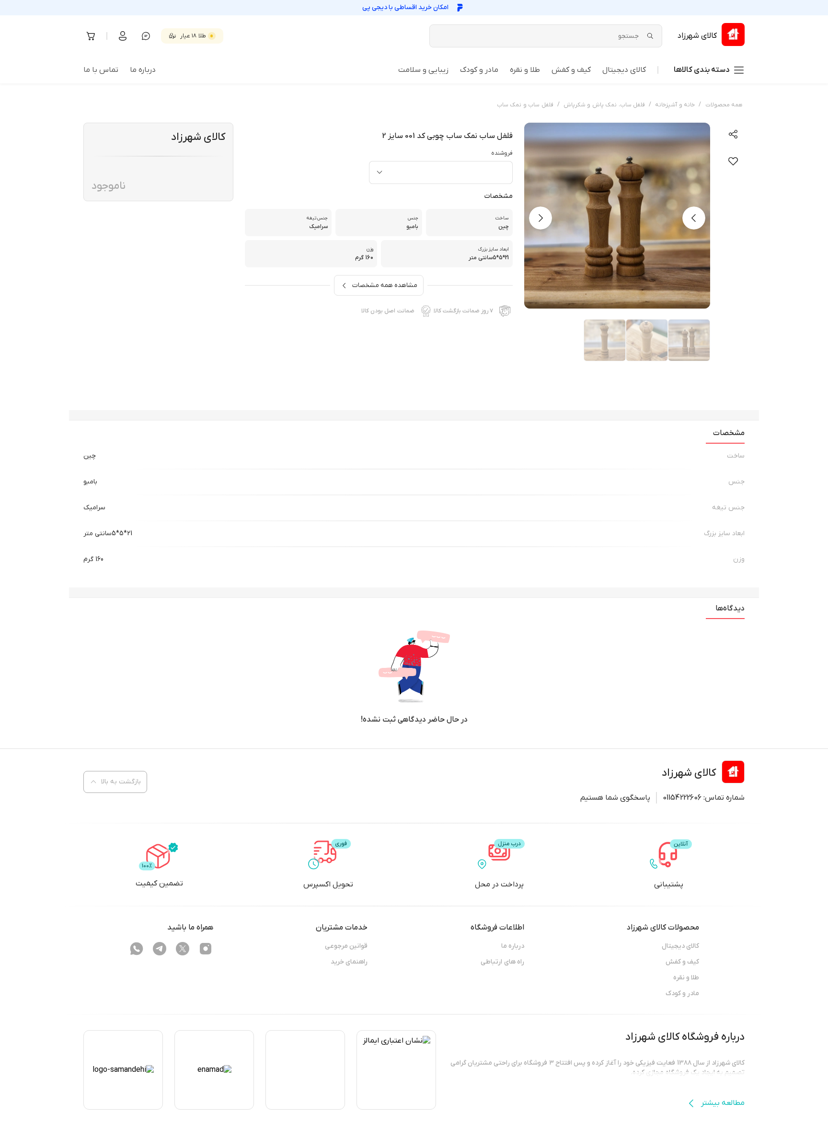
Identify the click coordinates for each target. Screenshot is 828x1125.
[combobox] (441, 172)
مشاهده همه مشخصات (384, 285)
